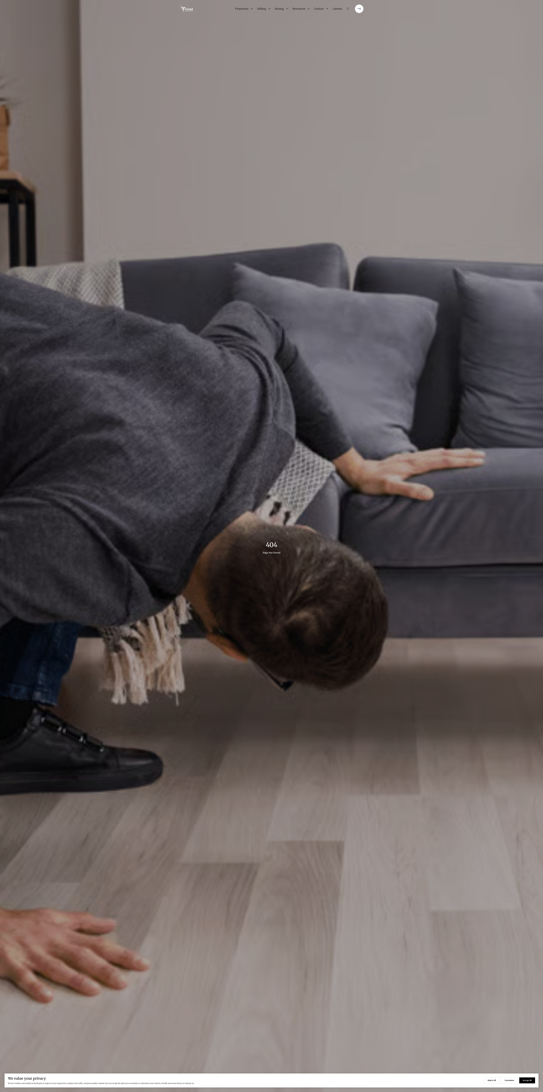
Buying (279, 8)
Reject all (492, 1080)
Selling (261, 8)
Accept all (527, 1080)
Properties (241, 8)
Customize (509, 1080)
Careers (337, 8)
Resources (299, 8)
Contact (319, 8)
